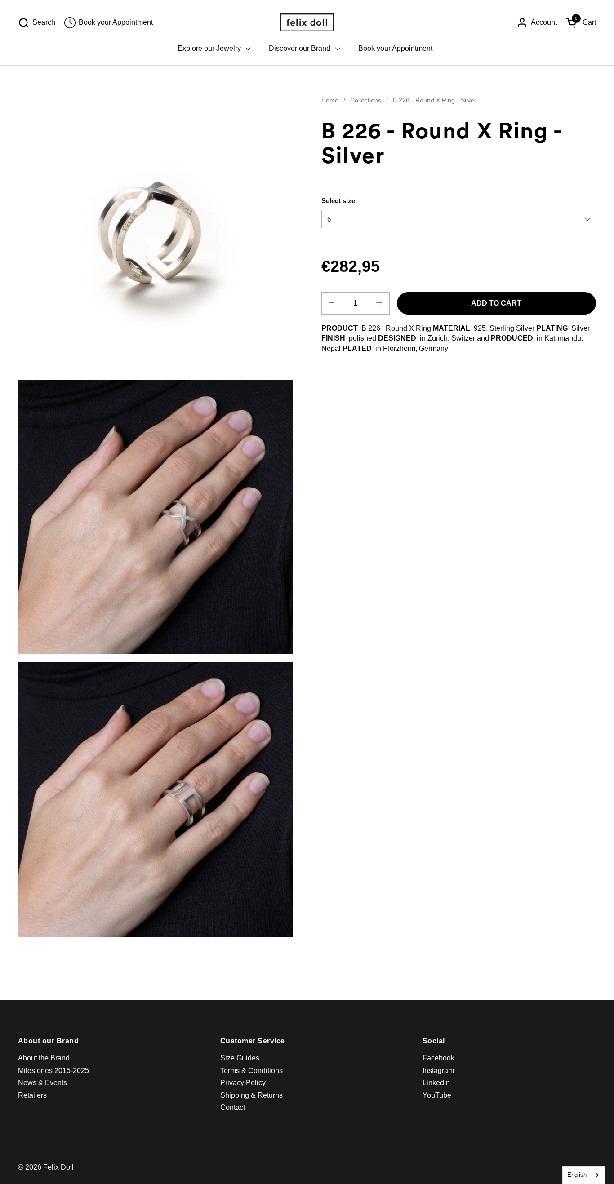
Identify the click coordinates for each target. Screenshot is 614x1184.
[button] (36, 22)
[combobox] (583, 1175)
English (577, 1174)
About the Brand (44, 1058)
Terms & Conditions (251, 1070)
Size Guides (239, 1058)
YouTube (437, 1095)
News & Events (42, 1082)
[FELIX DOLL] (307, 22)
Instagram (438, 1070)
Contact (232, 1107)
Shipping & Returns (251, 1095)
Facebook (438, 1058)
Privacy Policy (243, 1082)
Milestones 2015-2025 (53, 1070)
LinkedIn (436, 1082)
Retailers (32, 1095)
